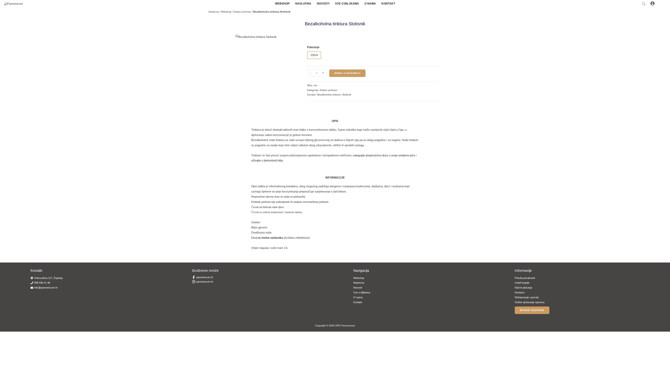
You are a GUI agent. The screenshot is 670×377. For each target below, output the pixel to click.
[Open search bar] (644, 3)
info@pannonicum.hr (46, 287)
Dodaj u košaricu (347, 73)
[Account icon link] (652, 3)
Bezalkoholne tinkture (329, 94)
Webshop (282, 3)
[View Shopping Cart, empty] (661, 3)
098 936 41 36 (42, 282)
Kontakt (388, 3)
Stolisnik (346, 94)
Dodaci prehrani (242, 11)
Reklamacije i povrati (526, 297)
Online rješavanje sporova (529, 302)
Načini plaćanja (523, 287)
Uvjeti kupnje (522, 282)
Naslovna (303, 3)
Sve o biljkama (347, 3)
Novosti (323, 3)
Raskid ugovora (532, 310)
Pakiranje (313, 47)
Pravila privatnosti (525, 277)
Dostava (519, 292)
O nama (370, 3)
